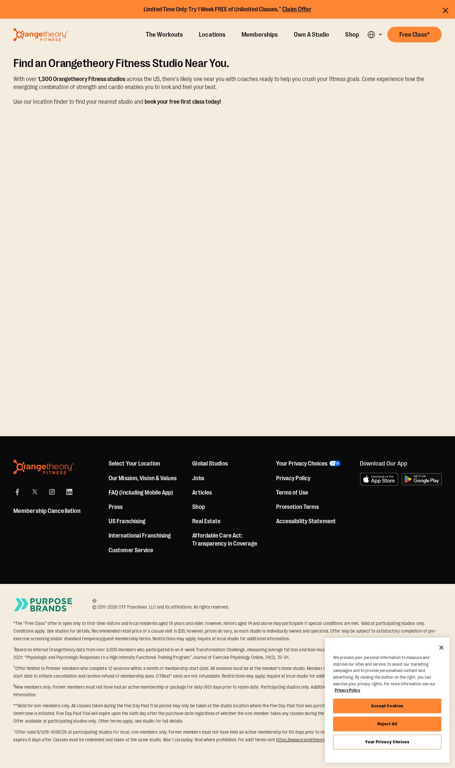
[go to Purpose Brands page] (43, 604)
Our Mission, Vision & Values (143, 478)
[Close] (441, 647)
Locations (212, 34)
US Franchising (127, 521)
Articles (202, 492)
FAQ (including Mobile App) (141, 492)
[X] (35, 492)
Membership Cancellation (47, 511)
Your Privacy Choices (387, 741)
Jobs (198, 478)
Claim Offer (296, 9)
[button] (374, 34)
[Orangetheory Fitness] (43, 467)
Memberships (259, 34)
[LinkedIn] (69, 492)
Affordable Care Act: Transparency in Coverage (224, 539)
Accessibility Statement (306, 521)
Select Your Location (134, 463)
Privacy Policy (293, 478)
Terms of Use (292, 492)
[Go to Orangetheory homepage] (40, 34)
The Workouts (164, 34)
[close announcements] (445, 9)
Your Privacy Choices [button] (301, 463)
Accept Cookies (387, 705)
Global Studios (210, 463)
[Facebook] (17, 492)
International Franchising (140, 535)
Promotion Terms (297, 507)
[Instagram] (52, 492)
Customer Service (131, 550)
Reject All (387, 723)
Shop (352, 34)
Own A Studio (311, 34)
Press (116, 507)
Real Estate (206, 521)
